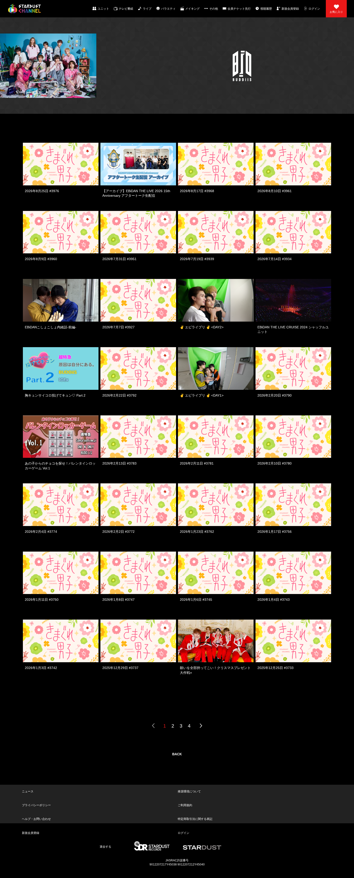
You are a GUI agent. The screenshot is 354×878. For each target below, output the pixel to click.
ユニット (103, 8)
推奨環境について (188, 788)
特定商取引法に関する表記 (194, 804)
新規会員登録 (290, 8)
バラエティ (168, 8)
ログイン (314, 8)
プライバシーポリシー (35, 796)
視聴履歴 (266, 8)
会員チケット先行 (239, 8)
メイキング (192, 8)
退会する (105, 819)
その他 (213, 8)
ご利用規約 (184, 796)
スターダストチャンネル (24, 9)
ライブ (147, 8)
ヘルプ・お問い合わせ (35, 804)
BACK (177, 754)
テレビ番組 (126, 8)
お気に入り (336, 11)
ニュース (27, 788)
